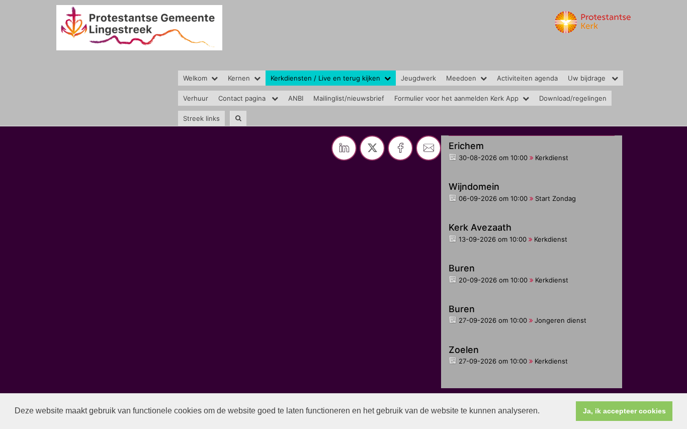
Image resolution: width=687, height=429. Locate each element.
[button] (543, 411)
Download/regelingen (573, 98)
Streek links (201, 118)
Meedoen (461, 78)
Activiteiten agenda (527, 78)
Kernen (239, 78)
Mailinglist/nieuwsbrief (348, 98)
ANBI (295, 98)
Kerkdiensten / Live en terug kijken (325, 78)
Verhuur (195, 98)
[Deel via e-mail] (428, 148)
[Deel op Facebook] (400, 148)
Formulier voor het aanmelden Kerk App (456, 98)
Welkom (195, 78)
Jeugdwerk (418, 78)
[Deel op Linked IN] (344, 148)
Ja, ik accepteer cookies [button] (624, 411)
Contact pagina (243, 98)
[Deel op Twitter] (372, 148)
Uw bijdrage (588, 78)
